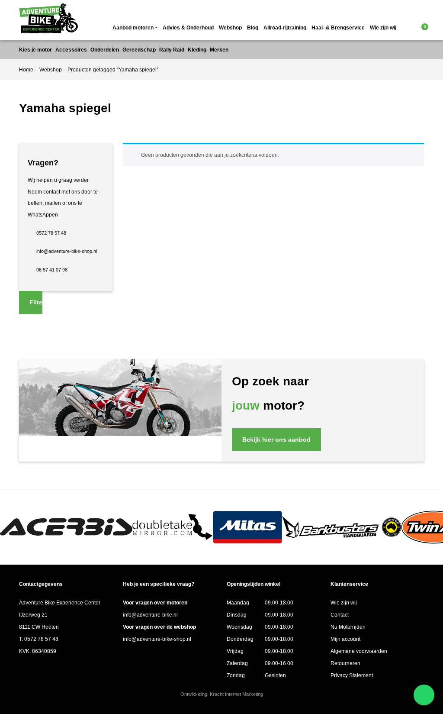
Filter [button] (35, 302)
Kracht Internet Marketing (236, 694)
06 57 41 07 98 (51, 269)
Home (26, 70)
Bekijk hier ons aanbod (276, 439)
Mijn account (345, 639)
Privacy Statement (352, 675)
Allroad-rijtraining (284, 28)
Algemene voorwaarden (359, 651)
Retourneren (345, 663)
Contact (340, 615)
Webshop (230, 28)
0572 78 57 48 (51, 233)
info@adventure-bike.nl (150, 615)
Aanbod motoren (133, 28)
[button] (409, 27)
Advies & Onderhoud (188, 28)
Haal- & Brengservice (338, 28)
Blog (252, 28)
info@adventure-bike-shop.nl (66, 251)
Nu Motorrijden (348, 627)
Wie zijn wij (383, 28)
